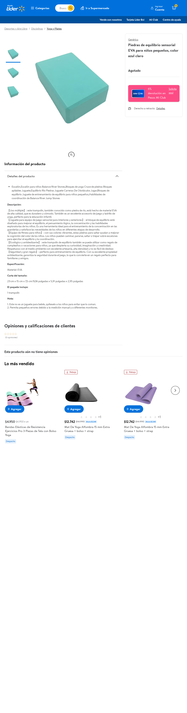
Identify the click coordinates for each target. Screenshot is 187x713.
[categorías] (71, 8)
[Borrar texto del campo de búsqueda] (64, 8)
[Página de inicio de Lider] (15, 8)
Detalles (160, 108)
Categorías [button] (42, 8)
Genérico (133, 39)
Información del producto (24, 163)
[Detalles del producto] (117, 176)
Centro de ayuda (172, 20)
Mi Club (153, 20)
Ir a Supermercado (97, 8)
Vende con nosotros (111, 20)
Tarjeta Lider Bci (135, 20)
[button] (157, 8)
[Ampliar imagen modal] (71, 155)
